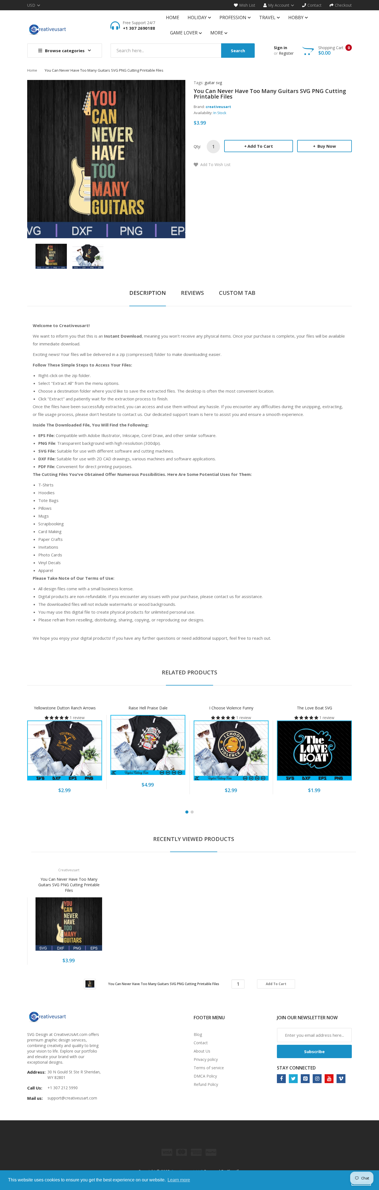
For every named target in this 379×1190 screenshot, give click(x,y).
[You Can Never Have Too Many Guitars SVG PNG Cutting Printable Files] (51, 255)
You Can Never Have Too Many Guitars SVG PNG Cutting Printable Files (69, 885)
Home (32, 70)
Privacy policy (206, 1059)
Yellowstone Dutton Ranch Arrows (65, 708)
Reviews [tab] (192, 293)
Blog (198, 1034)
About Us (202, 1051)
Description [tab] (147, 293)
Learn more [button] (179, 1180)
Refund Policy (206, 1084)
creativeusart (218, 106)
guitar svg (213, 82)
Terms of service (209, 1067)
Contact (201, 1042)
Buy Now (326, 146)
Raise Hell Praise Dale (148, 708)
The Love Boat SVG (314, 708)
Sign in (280, 47)
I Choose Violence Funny (231, 708)
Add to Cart (260, 146)
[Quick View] (86, 753)
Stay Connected (296, 1068)
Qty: (197, 146)
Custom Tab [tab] (237, 293)
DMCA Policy (205, 1076)
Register (286, 53)
